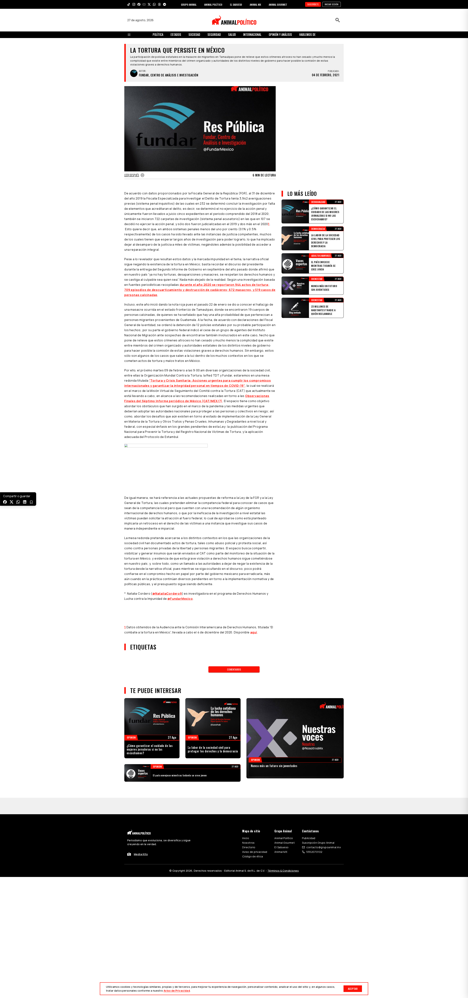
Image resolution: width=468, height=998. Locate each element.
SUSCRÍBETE (313, 4)
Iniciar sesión (331, 4)
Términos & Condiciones (283, 854)
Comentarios (234, 669)
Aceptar (353, 989)
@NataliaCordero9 (167, 594)
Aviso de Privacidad (177, 990)
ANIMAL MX (255, 4)
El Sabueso (281, 831)
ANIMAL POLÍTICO (213, 4)
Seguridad (214, 34)
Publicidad (308, 821)
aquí (253, 632)
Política (158, 34)
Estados (176, 34)
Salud (232, 34)
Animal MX (280, 835)
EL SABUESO (236, 4)
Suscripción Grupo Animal (318, 826)
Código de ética (252, 840)
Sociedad (194, 34)
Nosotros (248, 826)
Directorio (248, 831)
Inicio (245, 821)
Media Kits (141, 837)
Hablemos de (307, 34)
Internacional (252, 34)
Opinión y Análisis (280, 34)
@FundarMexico (180, 599)
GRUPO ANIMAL (189, 4)
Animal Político (283, 821)
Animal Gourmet (284, 826)
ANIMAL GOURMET (278, 4)
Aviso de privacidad (254, 835)
